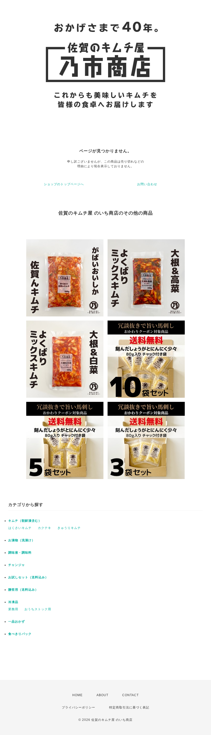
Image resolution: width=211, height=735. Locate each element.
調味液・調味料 (20, 552)
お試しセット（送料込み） (28, 577)
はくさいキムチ (20, 528)
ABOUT (102, 695)
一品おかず (16, 621)
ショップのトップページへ (64, 184)
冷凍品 (13, 602)
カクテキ (44, 528)
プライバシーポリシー (78, 707)
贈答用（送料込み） (23, 589)
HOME (77, 695)
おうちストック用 (37, 609)
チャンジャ (16, 565)
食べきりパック (20, 634)
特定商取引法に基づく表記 (129, 707)
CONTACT (130, 695)
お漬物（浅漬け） (21, 540)
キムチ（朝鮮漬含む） (25, 521)
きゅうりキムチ (69, 528)
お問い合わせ (147, 184)
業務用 (13, 609)
